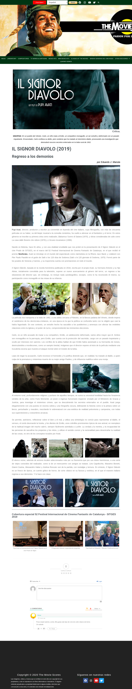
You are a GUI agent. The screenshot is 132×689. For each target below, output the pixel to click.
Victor (39, 615)
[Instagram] (84, 2)
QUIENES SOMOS (66, 61)
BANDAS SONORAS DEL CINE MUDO (101, 58)
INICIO (3, 58)
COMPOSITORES (23, 58)
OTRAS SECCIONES (121, 58)
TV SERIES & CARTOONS (39, 58)
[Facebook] (79, 2)
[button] (122, 58)
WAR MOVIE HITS (63, 58)
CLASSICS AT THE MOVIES (79, 58)
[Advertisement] (66, 658)
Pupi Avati (16, 230)
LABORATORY (11, 58)
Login (100, 581)
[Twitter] (94, 2)
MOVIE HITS (52, 58)
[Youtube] (89, 2)
